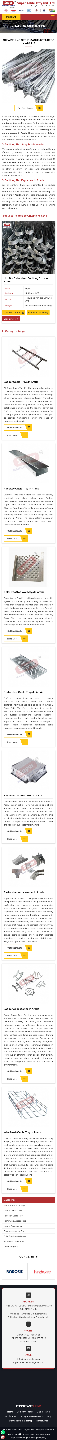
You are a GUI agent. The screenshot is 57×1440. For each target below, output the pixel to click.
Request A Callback (37, 312)
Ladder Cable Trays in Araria (21, 381)
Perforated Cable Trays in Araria (23, 692)
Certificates (10, 1416)
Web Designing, (43, 1434)
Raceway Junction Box (14, 1231)
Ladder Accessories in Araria (21, 1009)
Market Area (42, 1420)
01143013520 (23, 1334)
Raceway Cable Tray (13, 1215)
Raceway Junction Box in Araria (23, 795)
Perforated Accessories (15, 1221)
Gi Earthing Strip (11, 1246)
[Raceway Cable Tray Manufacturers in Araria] (28, 463)
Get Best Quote (12, 312)
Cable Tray (42, 1411)
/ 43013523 (35, 1334)
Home (10, 1411)
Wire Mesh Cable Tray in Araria (22, 1132)
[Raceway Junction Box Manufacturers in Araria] (28, 770)
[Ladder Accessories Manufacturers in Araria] (28, 984)
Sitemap (28, 1420)
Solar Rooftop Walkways (15, 1236)
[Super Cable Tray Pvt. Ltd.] (28, 4)
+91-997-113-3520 (28, 1341)
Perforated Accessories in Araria (24, 892)
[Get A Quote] (3, 1437)
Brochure (11, 17)
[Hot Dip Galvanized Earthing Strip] (28, 247)
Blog (49, 1416)
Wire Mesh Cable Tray (14, 1241)
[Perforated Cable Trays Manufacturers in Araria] (28, 667)
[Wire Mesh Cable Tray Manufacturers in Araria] (28, 1107)
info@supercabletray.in (28, 1359)
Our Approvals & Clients (31, 1416)
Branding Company (37, 1437)
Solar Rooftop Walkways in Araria (24, 592)
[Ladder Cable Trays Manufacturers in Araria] (28, 357)
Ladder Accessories (13, 1226)
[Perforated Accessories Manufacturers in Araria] (28, 867)
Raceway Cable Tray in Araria (21, 488)
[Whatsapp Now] (3, 1432)
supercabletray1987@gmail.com (28, 1362)
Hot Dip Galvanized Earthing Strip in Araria (26, 279)
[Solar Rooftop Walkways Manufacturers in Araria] (28, 567)
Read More (12, 435)
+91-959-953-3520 (37, 1338)
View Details (10, 319)
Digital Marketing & (19, 1437)
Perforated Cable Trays (14, 1205)
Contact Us (15, 1420)
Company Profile (25, 1411)
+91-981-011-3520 (19, 1338)
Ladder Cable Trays (13, 1210)
